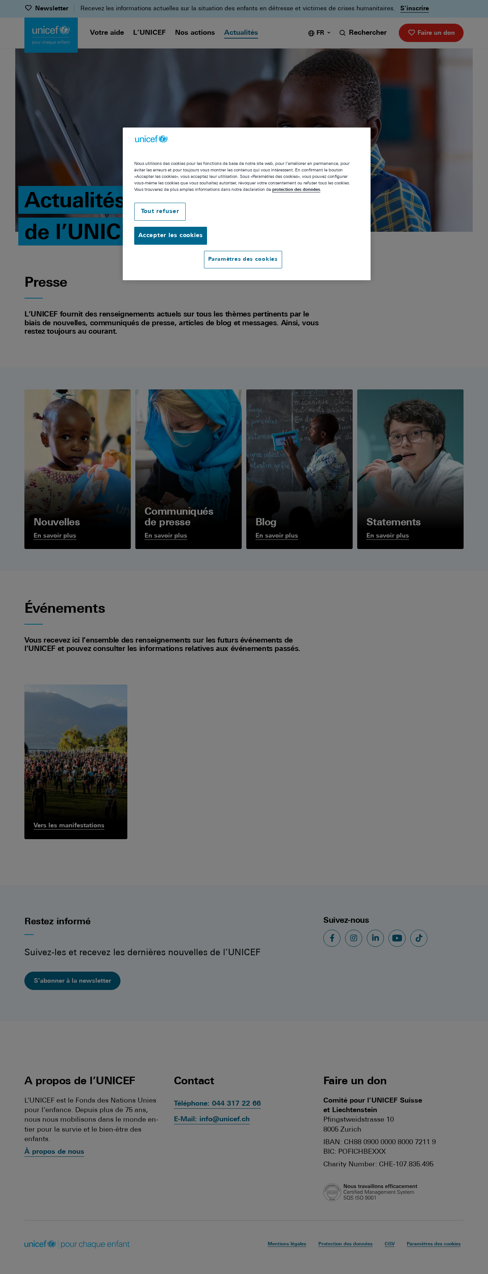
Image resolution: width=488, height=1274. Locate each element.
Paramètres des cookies (243, 259)
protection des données (296, 189)
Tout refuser (160, 212)
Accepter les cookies (170, 236)
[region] (247, 204)
